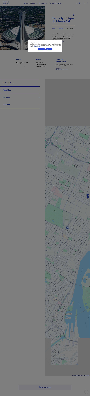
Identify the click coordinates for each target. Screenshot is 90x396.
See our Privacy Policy (37, 46)
